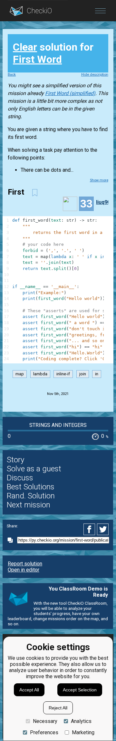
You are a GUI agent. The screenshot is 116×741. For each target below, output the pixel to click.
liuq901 (104, 202)
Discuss (20, 477)
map (19, 373)
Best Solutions (30, 486)
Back (12, 74)
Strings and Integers (58, 425)
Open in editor (23, 570)
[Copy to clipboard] (12, 540)
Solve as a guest (34, 468)
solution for (53, 53)
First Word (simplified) (70, 93)
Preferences (44, 732)
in (96, 373)
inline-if (63, 373)
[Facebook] (90, 529)
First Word (37, 59)
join (82, 373)
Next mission (28, 504)
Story (15, 459)
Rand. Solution (31, 495)
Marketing (83, 732)
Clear (25, 47)
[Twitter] (103, 529)
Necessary (45, 721)
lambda (40, 373)
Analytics (81, 721)
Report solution (25, 564)
